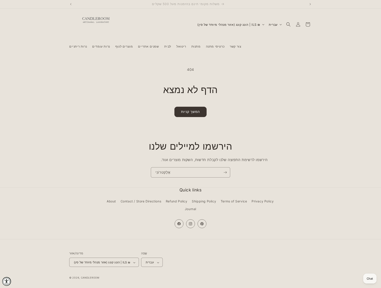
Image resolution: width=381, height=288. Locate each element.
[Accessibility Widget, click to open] (6, 281)
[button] (288, 24)
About (111, 201)
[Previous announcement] (71, 4)
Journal (190, 209)
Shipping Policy (204, 201)
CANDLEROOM (90, 277)
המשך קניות (190, 112)
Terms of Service (234, 201)
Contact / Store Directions (141, 201)
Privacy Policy (263, 201)
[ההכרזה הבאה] (310, 4)
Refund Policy (176, 201)
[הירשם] (225, 172)
